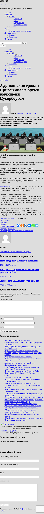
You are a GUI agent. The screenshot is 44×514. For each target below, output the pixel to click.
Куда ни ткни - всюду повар (15, 420)
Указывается (5, 186)
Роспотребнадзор (20, 25)
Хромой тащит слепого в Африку (17, 365)
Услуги (7, 29)
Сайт (2, 327)
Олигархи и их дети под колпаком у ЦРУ (20, 383)
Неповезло (13, 37)
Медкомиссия (19, 23)
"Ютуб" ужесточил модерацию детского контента (24, 418)
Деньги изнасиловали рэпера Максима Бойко (22, 371)
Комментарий (6, 300)
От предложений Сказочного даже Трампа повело (24, 398)
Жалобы (12, 17)
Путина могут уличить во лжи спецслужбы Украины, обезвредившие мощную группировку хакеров (23, 353)
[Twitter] (36, 223)
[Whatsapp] (33, 223)
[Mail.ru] (26, 223)
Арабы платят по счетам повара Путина (20, 363)
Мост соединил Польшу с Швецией (19, 260)
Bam (3, 511)
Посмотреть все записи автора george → (15, 252)
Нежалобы (13, 27)
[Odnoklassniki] (22, 223)
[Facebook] (18, 223)
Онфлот (3, 5)
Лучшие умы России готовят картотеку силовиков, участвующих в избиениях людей (24, 401)
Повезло (12, 35)
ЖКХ (16, 21)
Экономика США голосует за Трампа (19, 281)
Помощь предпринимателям (20, 31)
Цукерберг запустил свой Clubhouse (18, 357)
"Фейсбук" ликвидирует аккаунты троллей (21, 408)
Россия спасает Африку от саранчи (18, 377)
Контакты (8, 39)
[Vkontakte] (29, 223)
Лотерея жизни (10, 33)
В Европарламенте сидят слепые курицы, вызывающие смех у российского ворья (21, 411)
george (19, 113)
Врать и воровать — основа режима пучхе (21, 404)
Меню (3, 45)
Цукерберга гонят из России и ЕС (18, 340)
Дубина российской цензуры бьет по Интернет (23, 406)
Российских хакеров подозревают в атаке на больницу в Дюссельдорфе (22, 368)
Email (2, 323)
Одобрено (8, 15)
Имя (1, 318)
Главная (8, 12)
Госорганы (18, 19)
